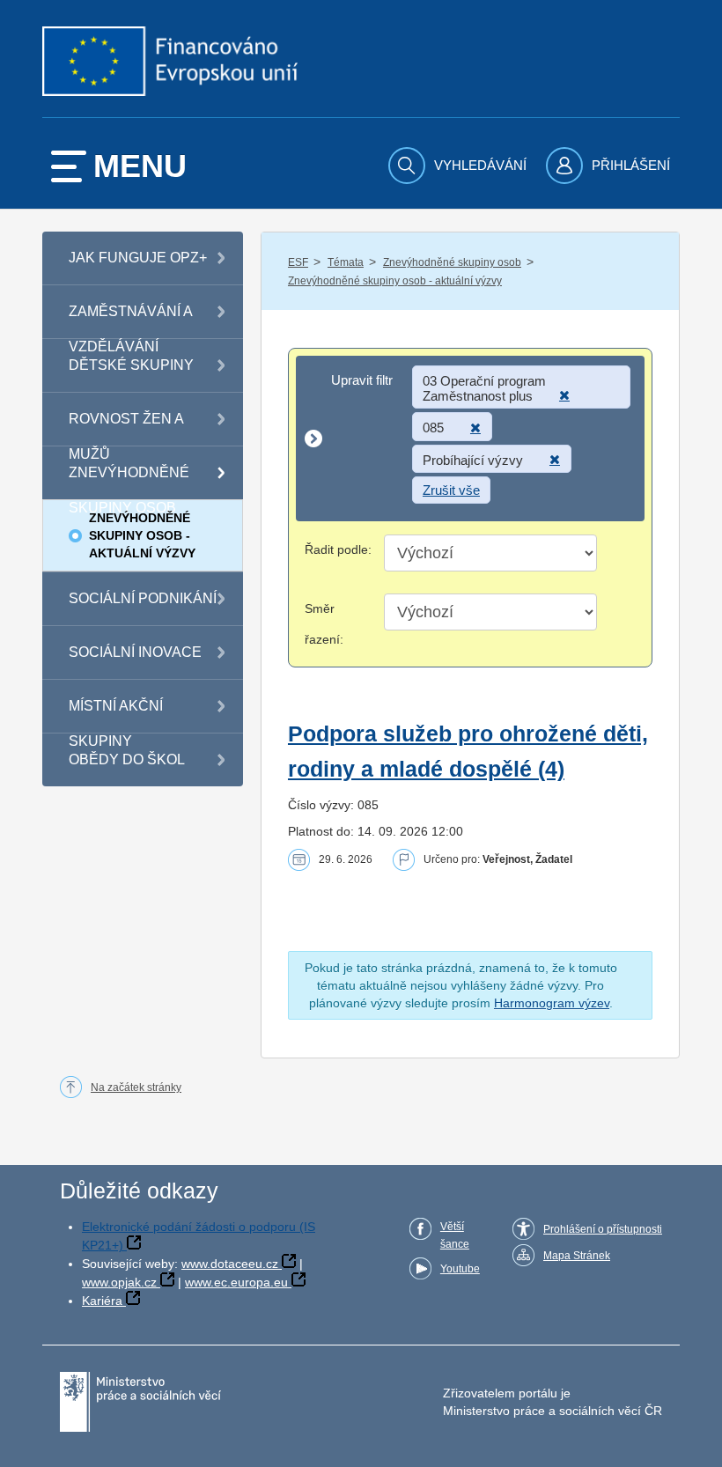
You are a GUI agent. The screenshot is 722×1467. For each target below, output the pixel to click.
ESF (298, 262)
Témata (346, 262)
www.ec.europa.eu (236, 1282)
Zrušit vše (451, 490)
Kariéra (102, 1301)
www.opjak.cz (119, 1282)
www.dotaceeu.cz (229, 1264)
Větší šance (454, 1235)
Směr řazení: (324, 623)
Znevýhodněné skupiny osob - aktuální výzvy (395, 281)
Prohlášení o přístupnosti (602, 1229)
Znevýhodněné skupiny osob (452, 262)
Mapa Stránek (576, 1256)
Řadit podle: (338, 549)
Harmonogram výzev (551, 1003)
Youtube (460, 1269)
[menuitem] (459, 165)
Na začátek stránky (136, 1087)
